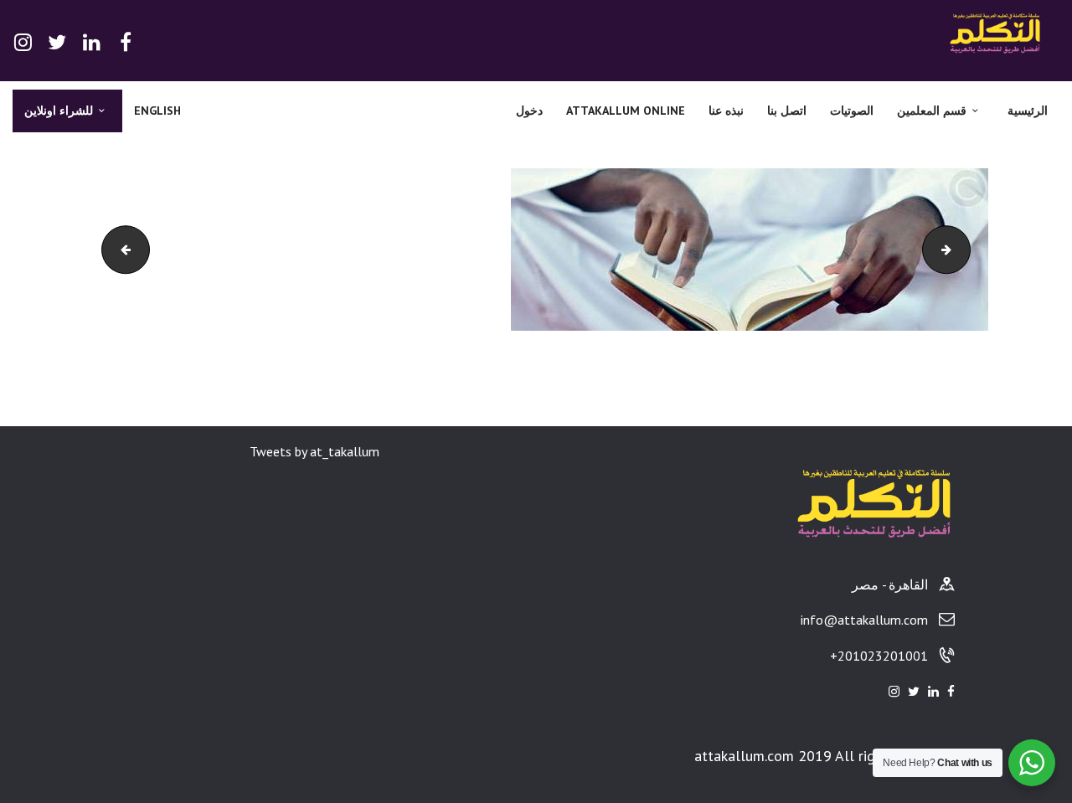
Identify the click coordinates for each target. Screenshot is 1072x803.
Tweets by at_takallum (314, 451)
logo (107, 249)
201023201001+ (879, 655)
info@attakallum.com (864, 619)
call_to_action (952, 249)
